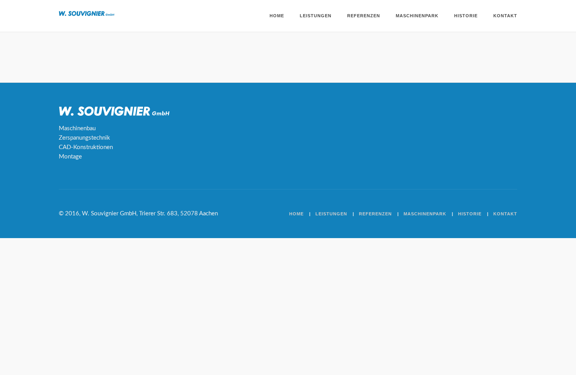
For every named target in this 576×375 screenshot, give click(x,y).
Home (277, 15)
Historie (466, 15)
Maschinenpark (417, 15)
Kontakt (505, 15)
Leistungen (315, 15)
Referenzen (363, 15)
